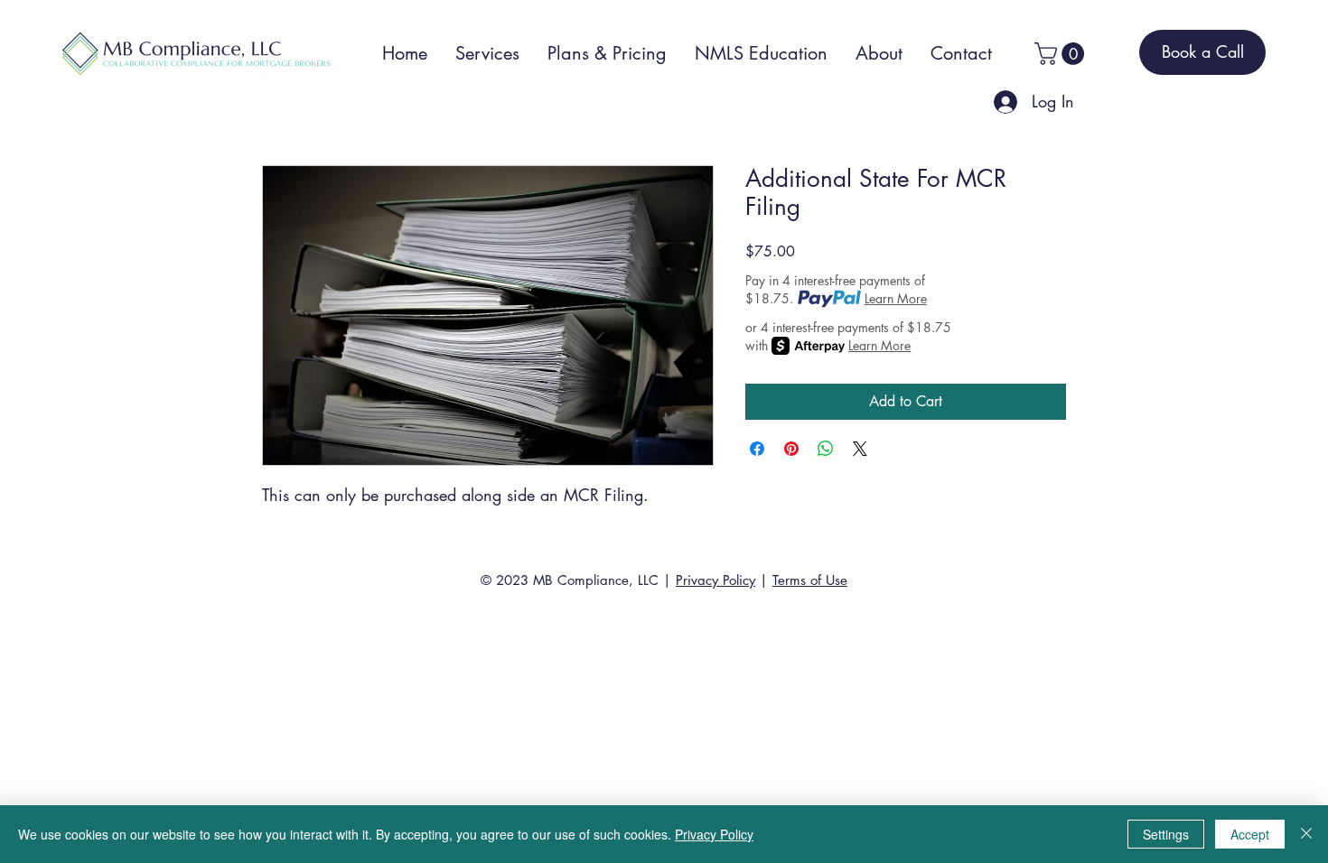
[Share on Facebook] (757, 448)
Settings (1166, 834)
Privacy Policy (715, 580)
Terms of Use (809, 580)
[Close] (1306, 834)
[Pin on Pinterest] (791, 448)
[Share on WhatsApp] (826, 448)
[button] (1062, 53)
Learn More (896, 298)
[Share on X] (860, 448)
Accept (1249, 834)
